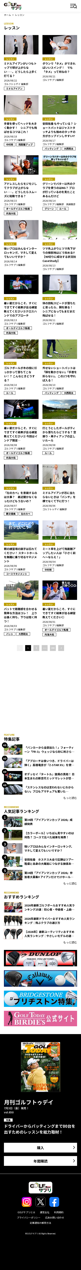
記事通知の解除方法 (40, 1222)
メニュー (73, 6)
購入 (40, 1147)
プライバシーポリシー (28, 1217)
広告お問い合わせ (54, 1217)
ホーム (7, 14)
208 (53, 647)
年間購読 (40, 1160)
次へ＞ (61, 648)
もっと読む (70, 798)
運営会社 (44, 1212)
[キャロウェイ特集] (40, 978)
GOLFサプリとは (26, 1212)
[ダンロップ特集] (40, 958)
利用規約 (59, 1212)
